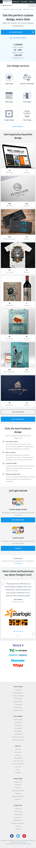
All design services (18, 710)
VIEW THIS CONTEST (18, 631)
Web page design (18, 692)
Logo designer (18, 722)
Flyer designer (18, 731)
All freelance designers (18, 740)
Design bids (18, 784)
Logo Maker (24, 1)
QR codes (18, 826)
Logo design (18, 689)
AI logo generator (18, 820)
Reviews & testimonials (18, 763)
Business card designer (18, 737)
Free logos (18, 793)
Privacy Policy (23, 842)
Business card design (18, 695)
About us (18, 749)
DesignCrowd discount (18, 796)
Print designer (18, 728)
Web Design (26, 9)
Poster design (18, 707)
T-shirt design (18, 704)
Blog (18, 769)
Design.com (16, 1)
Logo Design (6, 9)
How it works (18, 752)
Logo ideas (18, 787)
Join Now (18, 548)
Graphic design (18, 698)
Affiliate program (18, 758)
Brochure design (18, 701)
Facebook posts (18, 817)
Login (31, 5)
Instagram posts (18, 814)
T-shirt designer (18, 734)
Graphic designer (18, 719)
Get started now (15, 32)
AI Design (18, 829)
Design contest (18, 781)
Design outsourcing (18, 760)
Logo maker (18, 808)
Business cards (18, 811)
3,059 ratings (18, 563)
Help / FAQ (18, 766)
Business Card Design (16, 9)
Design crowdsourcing (18, 790)
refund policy (28, 843)
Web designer (18, 725)
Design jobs (18, 772)
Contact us (18, 755)
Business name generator (18, 823)
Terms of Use (15, 842)
